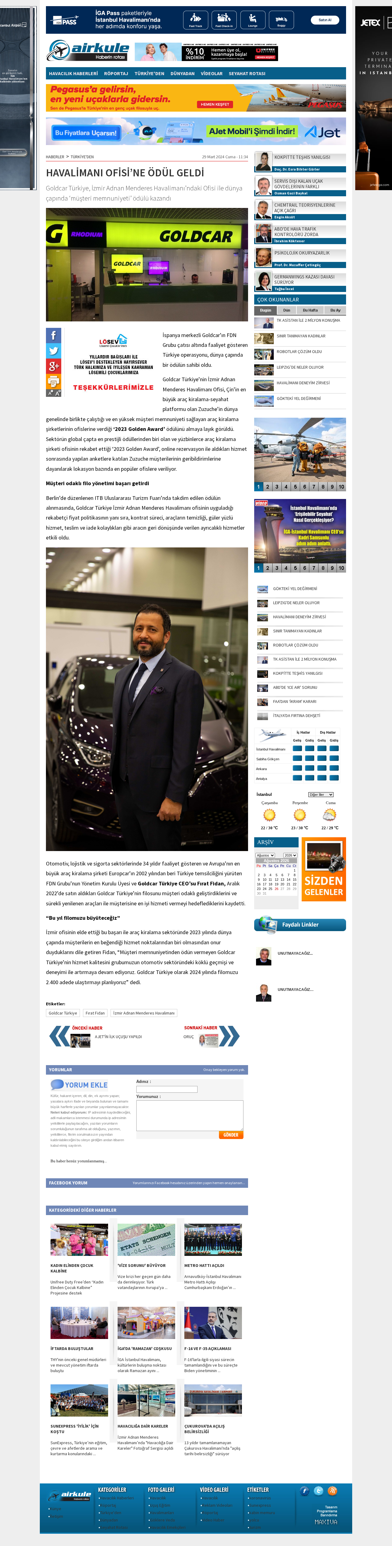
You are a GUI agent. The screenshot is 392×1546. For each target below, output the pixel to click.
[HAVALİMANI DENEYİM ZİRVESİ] (262, 620)
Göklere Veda (162, 1520)
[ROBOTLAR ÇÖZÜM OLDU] (262, 648)
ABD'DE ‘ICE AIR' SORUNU (295, 687)
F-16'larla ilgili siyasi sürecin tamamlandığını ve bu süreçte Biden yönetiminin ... (211, 1365)
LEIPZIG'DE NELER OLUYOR (296, 602)
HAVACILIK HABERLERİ (73, 73)
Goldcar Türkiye (63, 1013)
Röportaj (108, 1505)
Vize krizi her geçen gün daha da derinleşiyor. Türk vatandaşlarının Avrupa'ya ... (144, 1282)
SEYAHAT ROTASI (247, 73)
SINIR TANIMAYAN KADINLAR (297, 631)
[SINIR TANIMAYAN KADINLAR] (262, 634)
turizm (255, 1527)
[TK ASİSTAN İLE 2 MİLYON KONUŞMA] (262, 662)
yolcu (254, 1520)
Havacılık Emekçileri (168, 1527)
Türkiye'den (110, 1512)
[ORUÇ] (208, 1046)
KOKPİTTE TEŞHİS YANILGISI (297, 673)
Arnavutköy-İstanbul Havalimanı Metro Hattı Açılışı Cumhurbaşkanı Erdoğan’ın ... (212, 1282)
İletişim (56, 1516)
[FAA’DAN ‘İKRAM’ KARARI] (262, 704)
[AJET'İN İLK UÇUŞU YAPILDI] (80, 1046)
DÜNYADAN (183, 73)
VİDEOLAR (212, 73)
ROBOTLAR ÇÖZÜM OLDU (295, 645)
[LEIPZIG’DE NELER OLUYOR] (262, 605)
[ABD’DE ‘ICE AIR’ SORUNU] (262, 690)
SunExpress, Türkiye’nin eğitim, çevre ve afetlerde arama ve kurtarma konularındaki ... (79, 1448)
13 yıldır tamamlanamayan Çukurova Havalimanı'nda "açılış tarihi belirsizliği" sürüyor (212, 1448)
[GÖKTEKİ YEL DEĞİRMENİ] (262, 591)
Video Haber (213, 1520)
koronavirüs (260, 1498)
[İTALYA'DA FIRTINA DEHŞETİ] (262, 718)
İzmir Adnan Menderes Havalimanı (144, 1013)
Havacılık (158, 1498)
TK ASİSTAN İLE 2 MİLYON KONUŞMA (305, 659)
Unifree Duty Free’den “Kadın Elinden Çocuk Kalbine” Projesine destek (77, 1287)
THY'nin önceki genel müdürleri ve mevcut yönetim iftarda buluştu (78, 1365)
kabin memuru (262, 1512)
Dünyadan (109, 1520)
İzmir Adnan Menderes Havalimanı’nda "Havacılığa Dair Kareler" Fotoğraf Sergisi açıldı (145, 1442)
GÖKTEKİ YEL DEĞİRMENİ (295, 588)
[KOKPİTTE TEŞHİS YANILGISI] (262, 676)
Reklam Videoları (217, 1505)
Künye (55, 1508)
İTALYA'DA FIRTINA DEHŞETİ (296, 715)
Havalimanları (162, 1512)
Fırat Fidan (95, 1013)
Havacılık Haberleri (117, 1498)
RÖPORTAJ (116, 73)
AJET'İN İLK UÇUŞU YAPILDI (118, 1036)
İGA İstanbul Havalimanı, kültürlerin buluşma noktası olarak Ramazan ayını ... (142, 1365)
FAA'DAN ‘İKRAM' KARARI (294, 701)
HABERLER (55, 156)
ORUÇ (188, 1036)
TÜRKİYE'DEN (149, 73)
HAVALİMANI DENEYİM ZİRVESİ (299, 617)
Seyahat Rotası (114, 1527)
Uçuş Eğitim (160, 1505)
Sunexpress (260, 1505)
